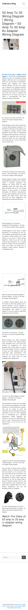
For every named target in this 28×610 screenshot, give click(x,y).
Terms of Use (18, 606)
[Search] (24, 557)
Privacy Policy (10, 606)
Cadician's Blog (9, 4)
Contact (19, 607)
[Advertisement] (14, 62)
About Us (18, 604)
